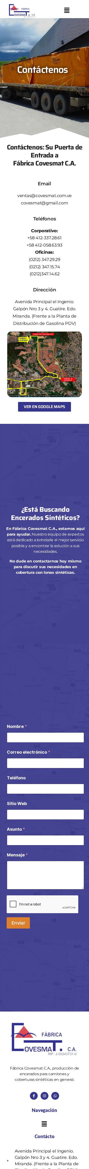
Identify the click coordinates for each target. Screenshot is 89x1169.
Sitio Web (17, 803)
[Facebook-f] (34, 1096)
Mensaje (17, 854)
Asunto (16, 829)
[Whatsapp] (55, 1096)
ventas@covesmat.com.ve (44, 195)
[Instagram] (44, 1096)
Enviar (18, 923)
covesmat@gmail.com (44, 203)
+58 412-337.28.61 (44, 237)
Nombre (17, 726)
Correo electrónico (28, 752)
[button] (66, 11)
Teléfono (16, 777)
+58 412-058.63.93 (44, 245)
